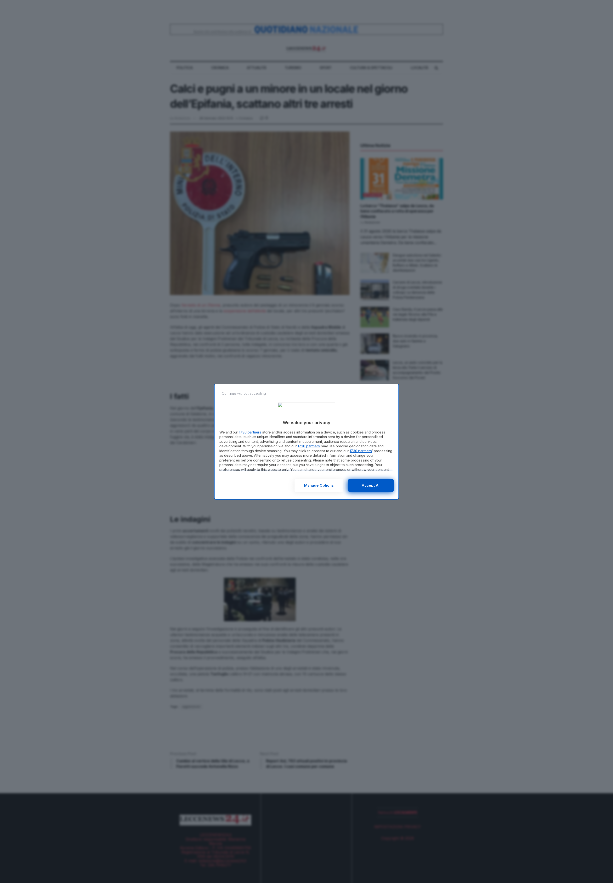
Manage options (319, 485)
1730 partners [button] (250, 432)
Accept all (371, 485)
